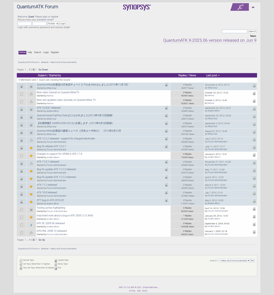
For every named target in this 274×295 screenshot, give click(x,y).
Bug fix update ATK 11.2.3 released (56, 169)
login (44, 16)
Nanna (50, 95)
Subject (42, 75)
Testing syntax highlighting (51, 207)
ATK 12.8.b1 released (48, 107)
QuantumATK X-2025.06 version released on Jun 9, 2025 (210, 40)
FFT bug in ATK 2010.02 (50, 200)
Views (192, 75)
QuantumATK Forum (37, 6)
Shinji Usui (51, 88)
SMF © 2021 (135, 287)
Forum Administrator (56, 142)
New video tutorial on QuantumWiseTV (58, 92)
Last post (212, 75)
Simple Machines (150, 287)
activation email (45, 19)
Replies (183, 75)
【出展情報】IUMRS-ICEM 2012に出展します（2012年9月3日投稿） (75, 123)
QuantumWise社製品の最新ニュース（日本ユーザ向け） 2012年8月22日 (79, 130)
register (54, 16)
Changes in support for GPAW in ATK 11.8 (59, 153)
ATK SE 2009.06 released (51, 223)
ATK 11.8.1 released (48, 161)
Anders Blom (53, 111)
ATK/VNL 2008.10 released (52, 230)
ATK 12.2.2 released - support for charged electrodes (66, 138)
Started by (55, 75)
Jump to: (213, 260)
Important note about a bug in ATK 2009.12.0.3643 (65, 215)
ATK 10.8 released (47, 192)
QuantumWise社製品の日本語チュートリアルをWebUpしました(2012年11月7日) (82, 84)
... (28, 69)
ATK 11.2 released (47, 184)
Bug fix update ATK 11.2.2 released (56, 176)
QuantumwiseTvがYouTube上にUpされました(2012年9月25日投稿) (74, 115)
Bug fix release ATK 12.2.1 (51, 146)
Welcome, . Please (30, 16)
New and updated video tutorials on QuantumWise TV (66, 99)
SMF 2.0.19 (124, 287)
